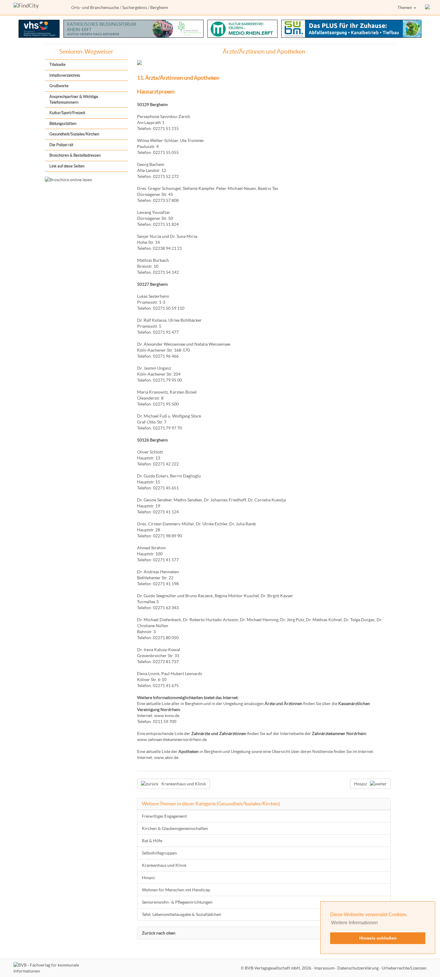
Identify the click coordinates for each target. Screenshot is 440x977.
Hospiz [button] (360, 783)
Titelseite (57, 64)
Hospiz (148, 877)
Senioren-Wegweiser (86, 51)
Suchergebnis (134, 7)
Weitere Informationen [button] (354, 922)
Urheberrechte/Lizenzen (404, 968)
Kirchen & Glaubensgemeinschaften (175, 828)
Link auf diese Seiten (66, 166)
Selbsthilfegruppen (159, 853)
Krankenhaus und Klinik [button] (183, 783)
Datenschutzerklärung (358, 968)
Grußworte (59, 86)
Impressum (324, 968)
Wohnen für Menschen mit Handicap (176, 889)
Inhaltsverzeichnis (64, 75)
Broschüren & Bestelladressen (75, 155)
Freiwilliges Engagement (164, 816)
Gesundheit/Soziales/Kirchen (74, 134)
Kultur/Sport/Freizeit (67, 113)
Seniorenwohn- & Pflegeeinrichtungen (177, 902)
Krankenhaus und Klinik (164, 865)
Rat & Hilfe (152, 840)
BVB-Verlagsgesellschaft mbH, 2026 (278, 968)
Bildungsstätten (62, 123)
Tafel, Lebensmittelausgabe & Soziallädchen (181, 914)
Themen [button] (405, 7)
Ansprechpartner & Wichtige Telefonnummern (73, 99)
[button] (428, 7)
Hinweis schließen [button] (378, 938)
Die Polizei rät (61, 145)
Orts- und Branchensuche (95, 7)
